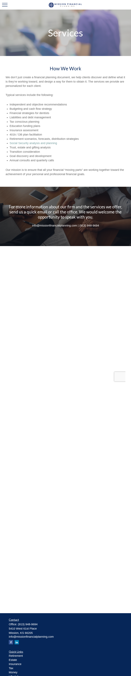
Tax (11, 668)
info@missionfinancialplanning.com (31, 636)
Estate (13, 660)
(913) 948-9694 (28, 624)
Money (13, 672)
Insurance (15, 664)
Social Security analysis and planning (33, 143)
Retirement (16, 655)
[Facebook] (11, 642)
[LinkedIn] (17, 642)
